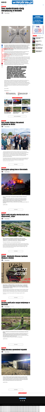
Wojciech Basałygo (7, 13)
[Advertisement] (15, 20)
